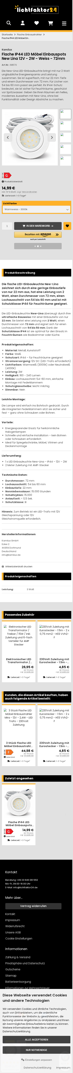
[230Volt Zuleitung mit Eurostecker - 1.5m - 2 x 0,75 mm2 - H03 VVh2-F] (48, 641)
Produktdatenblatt (13, 180)
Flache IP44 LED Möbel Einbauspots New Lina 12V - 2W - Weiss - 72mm (18, 823)
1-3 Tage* (21, 194)
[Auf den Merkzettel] (65, 224)
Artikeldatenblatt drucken (18, 568)
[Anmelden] (22, 23)
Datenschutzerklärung (35, 1067)
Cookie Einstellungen (18, 938)
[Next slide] (50, 136)
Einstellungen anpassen (37, 1059)
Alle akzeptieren (35, 1039)
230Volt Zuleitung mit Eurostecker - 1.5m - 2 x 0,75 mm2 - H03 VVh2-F (48, 662)
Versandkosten (29, 190)
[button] (63, 114)
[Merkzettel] (35, 23)
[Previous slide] (8, 814)
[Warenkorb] (49, 23)
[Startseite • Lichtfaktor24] (35, 15)
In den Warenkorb (37, 224)
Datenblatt (10, 836)
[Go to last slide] (8, 136)
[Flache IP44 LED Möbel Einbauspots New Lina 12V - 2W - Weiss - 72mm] (18, 802)
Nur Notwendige (35, 1050)
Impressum (62, 1067)
